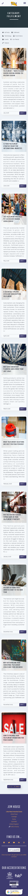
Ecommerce (18, 36)
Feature (6, 43)
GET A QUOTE (14, 850)
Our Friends (15, 39)
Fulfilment (16, 32)
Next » (18, 786)
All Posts (7, 32)
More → (23, 113)
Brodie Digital (15, 895)
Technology (7, 36)
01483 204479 (14, 826)
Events (6, 39)
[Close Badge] (22, 890)
